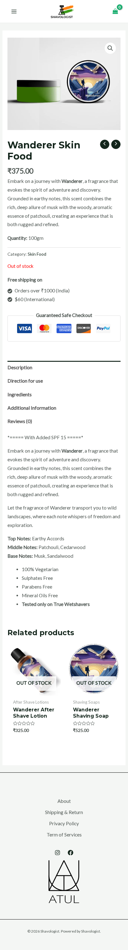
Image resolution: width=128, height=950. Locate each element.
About (64, 801)
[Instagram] (57, 852)
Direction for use (25, 381)
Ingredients (19, 394)
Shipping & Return (64, 812)
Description (19, 367)
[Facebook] (70, 852)
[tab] (64, 367)
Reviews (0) (19, 421)
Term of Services (64, 834)
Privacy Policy (64, 823)
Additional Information (31, 408)
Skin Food (37, 254)
